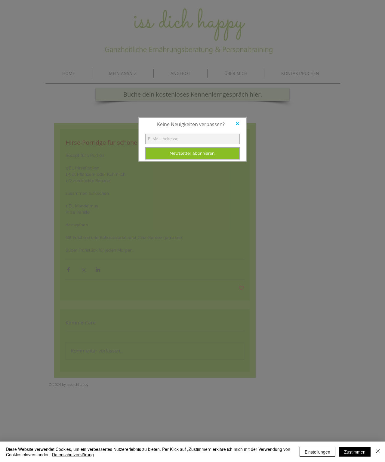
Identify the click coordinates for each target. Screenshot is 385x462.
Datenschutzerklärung (73, 454)
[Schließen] (377, 451)
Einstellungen (317, 452)
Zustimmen (354, 452)
